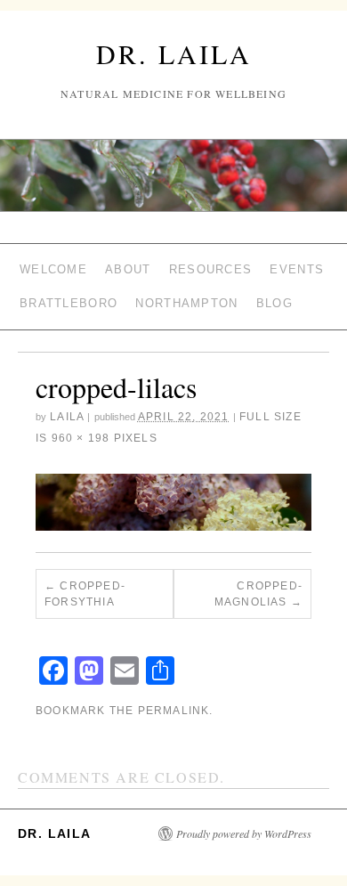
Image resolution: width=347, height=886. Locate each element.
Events (297, 269)
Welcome (53, 269)
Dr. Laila (174, 53)
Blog (274, 303)
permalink (174, 710)
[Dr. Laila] (173, 183)
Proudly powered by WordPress (243, 833)
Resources (211, 269)
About (128, 269)
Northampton (186, 303)
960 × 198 (81, 438)
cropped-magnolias (258, 594)
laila (67, 416)
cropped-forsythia (84, 594)
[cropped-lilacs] (173, 502)
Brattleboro (68, 303)
